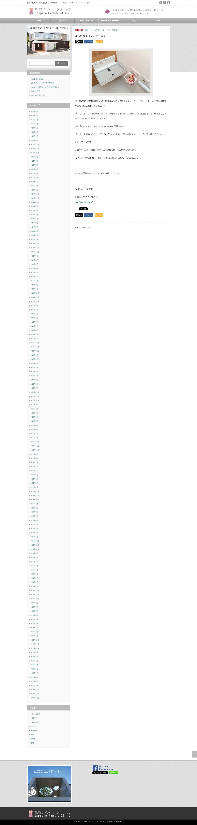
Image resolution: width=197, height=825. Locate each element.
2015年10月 (35, 648)
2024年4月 (34, 227)
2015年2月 (34, 681)
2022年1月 (34, 338)
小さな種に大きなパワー (39, 95)
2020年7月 (34, 413)
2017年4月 (34, 574)
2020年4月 (34, 425)
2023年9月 (34, 256)
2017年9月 (34, 553)
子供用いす (115, 30)
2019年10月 (35, 450)
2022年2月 (34, 334)
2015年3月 (34, 677)
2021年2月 (34, 384)
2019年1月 (34, 487)
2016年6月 (34, 615)
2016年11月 (35, 594)
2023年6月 (34, 268)
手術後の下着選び (37, 79)
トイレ (108, 30)
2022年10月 (35, 301)
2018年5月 (34, 520)
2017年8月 (34, 557)
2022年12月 (35, 293)
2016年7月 (34, 611)
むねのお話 (35, 722)
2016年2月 (34, 632)
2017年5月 (34, 570)
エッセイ (34, 726)
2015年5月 (34, 669)
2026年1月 (34, 140)
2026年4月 (34, 128)
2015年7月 (34, 661)
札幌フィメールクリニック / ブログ (96, 821)
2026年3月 (34, 132)
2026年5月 (34, 124)
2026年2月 (34, 136)
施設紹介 (62, 20)
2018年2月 (34, 533)
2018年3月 (34, 528)
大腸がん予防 (35, 91)
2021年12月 (35, 343)
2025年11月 (35, 148)
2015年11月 (35, 644)
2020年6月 (34, 417)
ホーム (39, 20)
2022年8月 (34, 309)
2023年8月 (34, 260)
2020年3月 (34, 429)
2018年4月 (34, 524)
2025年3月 (34, 181)
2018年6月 (34, 516)
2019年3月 (34, 479)
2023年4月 (34, 276)
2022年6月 (34, 318)
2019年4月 (34, 475)
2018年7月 (34, 512)
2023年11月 (35, 247)
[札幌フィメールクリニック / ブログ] (51, 13)
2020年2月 (34, 433)
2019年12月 (35, 442)
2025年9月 (34, 157)
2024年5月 (34, 223)
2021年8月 (34, 359)
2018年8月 (34, 508)
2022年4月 (34, 326)
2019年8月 (34, 458)
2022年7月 (34, 314)
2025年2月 (34, 186)
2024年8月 (34, 210)
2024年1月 (34, 239)
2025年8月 (34, 161)
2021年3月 (34, 380)
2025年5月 (34, 173)
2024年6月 (34, 219)
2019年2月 (34, 483)
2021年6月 (34, 367)
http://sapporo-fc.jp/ (84, 202)
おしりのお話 (35, 714)
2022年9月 (34, 305)
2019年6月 (34, 466)
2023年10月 (35, 252)
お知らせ (34, 718)
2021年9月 (34, 355)
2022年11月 (35, 297)
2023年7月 (34, 264)
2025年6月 (34, 169)
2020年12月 (35, 392)
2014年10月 (35, 698)
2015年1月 (34, 685)
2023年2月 (34, 285)
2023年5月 (34, 272)
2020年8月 (34, 409)
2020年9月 (34, 404)
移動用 (33, 739)
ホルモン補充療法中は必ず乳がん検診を (45, 87)
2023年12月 (35, 243)
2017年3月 (34, 578)
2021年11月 (35, 347)
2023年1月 (34, 289)
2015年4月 (34, 673)
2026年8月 (34, 111)
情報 (87, 30)
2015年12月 (35, 640)
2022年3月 (34, 330)
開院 (32, 743)
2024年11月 (35, 198)
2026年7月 (34, 115)
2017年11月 (35, 545)
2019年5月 (34, 470)
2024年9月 (34, 206)
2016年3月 (34, 627)
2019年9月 (34, 454)
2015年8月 (34, 656)
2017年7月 (34, 561)
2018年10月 (35, 499)
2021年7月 (34, 363)
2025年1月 (34, 190)
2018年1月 (34, 537)
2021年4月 (34, 376)
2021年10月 (35, 351)
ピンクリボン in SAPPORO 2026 (42, 83)
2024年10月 (35, 202)
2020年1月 (34, 438)
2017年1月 (34, 586)
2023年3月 (34, 281)
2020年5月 (34, 421)
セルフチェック (86, 20)
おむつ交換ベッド (98, 30)
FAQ (134, 20)
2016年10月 (35, 599)
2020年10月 (35, 400)
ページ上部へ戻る (194, 754)
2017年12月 (35, 541)
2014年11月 (35, 694)
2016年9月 (34, 603)
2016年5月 (34, 619)
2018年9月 (34, 504)
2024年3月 (34, 231)
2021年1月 (34, 388)
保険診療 (34, 730)
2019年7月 (34, 462)
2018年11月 (35, 495)
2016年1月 (34, 636)
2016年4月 (34, 623)
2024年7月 (34, 215)
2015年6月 (34, 665)
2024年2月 (34, 235)
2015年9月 (34, 652)
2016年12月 (35, 590)
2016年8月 (34, 607)
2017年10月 (35, 549)
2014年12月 (35, 689)
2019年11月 (35, 446)
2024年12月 (35, 194)
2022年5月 (34, 322)
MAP (158, 20)
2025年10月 (35, 153)
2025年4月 (34, 177)
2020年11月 (35, 396)
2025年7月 (34, 165)
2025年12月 (35, 144)
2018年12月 (35, 491)
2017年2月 (34, 582)
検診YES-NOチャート (110, 20)
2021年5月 (34, 371)
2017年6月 (34, 566)
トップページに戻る (84, 227)
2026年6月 (34, 120)
